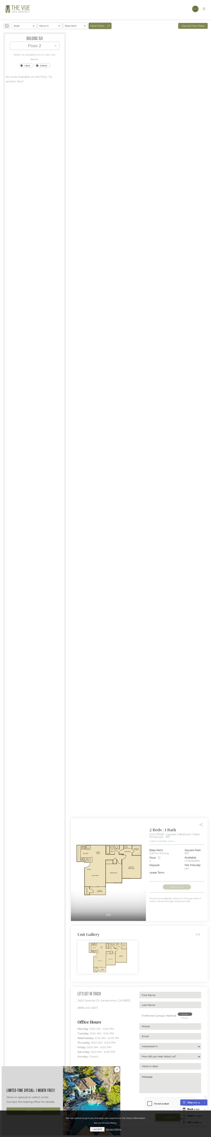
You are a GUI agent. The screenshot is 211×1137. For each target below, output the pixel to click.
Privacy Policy (113, 1129)
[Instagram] (83, 1015)
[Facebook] (78, 1015)
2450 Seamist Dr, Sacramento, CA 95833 (103, 1000)
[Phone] (195, 9)
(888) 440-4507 (87, 1007)
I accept (97, 1129)
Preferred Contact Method (159, 1015)
